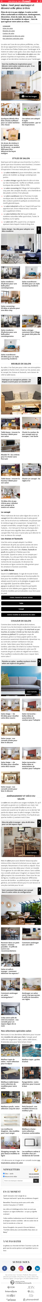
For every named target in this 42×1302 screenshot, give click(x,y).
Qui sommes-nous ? (11, 1275)
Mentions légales (9, 1278)
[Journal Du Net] (31, 1287)
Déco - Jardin (8, 1174)
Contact (20, 1275)
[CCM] (11, 1287)
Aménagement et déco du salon (13, 36)
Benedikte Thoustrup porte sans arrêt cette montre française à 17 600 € (18, 1204)
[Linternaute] (11, 1291)
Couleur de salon (8, 33)
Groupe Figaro (19, 1278)
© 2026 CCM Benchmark (31, 1278)
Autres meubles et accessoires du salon (21, 615)
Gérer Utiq (35, 1276)
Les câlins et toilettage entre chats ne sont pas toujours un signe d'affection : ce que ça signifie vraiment (20, 1211)
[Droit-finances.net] (31, 1291)
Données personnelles (10, 1276)
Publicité (25, 1275)
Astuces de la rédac (10, 1176)
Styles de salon (8, 28)
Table (21, 603)
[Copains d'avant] (11, 1295)
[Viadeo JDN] (31, 1295)
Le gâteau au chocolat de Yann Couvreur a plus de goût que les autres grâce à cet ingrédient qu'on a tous (20, 1248)
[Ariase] (11, 1300)
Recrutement (33, 1275)
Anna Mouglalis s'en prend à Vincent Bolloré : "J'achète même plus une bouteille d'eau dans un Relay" (20, 1230)
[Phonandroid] (31, 1299)
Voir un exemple (34, 1174)
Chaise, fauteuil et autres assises (21, 597)
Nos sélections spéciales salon (13, 38)
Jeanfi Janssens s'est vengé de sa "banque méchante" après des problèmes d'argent (21, 1197)
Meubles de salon (9, 31)
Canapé (21, 609)
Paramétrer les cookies (24, 1276)
